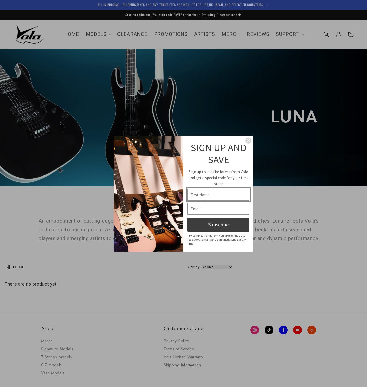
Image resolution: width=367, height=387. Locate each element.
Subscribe (218, 224)
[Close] (248, 141)
